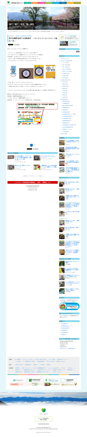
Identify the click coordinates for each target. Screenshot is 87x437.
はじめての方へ (64, 58)
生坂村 (64, 90)
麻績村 (64, 88)
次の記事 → (40, 175)
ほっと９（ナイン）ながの (28, 359)
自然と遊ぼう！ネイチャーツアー (44, 369)
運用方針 (66, 315)
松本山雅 (64, 77)
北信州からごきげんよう (60, 361)
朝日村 (64, 94)
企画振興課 (65, 103)
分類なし (62, 133)
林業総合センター (66, 129)
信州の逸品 (17, 368)
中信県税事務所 (64, 332)
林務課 (64, 109)
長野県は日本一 (70, 369)
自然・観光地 (65, 64)
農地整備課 (65, 107)
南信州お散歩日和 (41, 361)
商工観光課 (65, 112)
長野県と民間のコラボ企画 (29, 371)
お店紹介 (64, 75)
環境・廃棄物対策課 (66, 105)
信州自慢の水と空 (18, 371)
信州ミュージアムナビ (26, 368)
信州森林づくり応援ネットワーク (59, 369)
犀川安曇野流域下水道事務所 (26, 35)
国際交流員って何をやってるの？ (43, 371)
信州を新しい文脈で (19, 364)
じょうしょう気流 (51, 359)
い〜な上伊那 (17, 361)
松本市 (64, 81)
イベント (64, 62)
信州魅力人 (36, 364)
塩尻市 (64, 84)
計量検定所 (65, 122)
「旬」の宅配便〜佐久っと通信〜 (29, 361)
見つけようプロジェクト (76, 0)
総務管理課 (65, 101)
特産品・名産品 (66, 69)
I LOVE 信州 (42, 364)
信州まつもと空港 (66, 71)
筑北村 (64, 97)
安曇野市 (17, 35)
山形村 (64, 92)
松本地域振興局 (64, 323)
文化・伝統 (65, 67)
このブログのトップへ (33, 175)
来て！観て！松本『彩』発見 (21, 24)
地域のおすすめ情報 (65, 60)
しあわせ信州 (43, 0)
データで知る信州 (51, 0)
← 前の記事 (25, 175)
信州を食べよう (18, 369)
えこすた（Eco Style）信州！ (53, 368)
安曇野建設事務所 (66, 120)
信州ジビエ (70, 368)
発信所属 (62, 99)
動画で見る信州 (59, 0)
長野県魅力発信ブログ (16, 31)
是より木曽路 (17, 359)
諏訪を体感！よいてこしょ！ (62, 359)
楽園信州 (48, 364)
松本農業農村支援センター (68, 114)
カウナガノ (64, 368)
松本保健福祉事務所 (66, 116)
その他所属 (65, 131)
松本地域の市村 (64, 80)
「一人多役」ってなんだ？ (56, 371)
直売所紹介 (65, 73)
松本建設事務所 (66, 118)
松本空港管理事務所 (66, 127)
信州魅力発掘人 (28, 364)
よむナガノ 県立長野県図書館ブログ (39, 368)
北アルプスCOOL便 (50, 361)
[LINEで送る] (17, 44)
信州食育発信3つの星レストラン (29, 369)
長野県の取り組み (67, 0)
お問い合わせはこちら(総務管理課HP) (67, 348)
